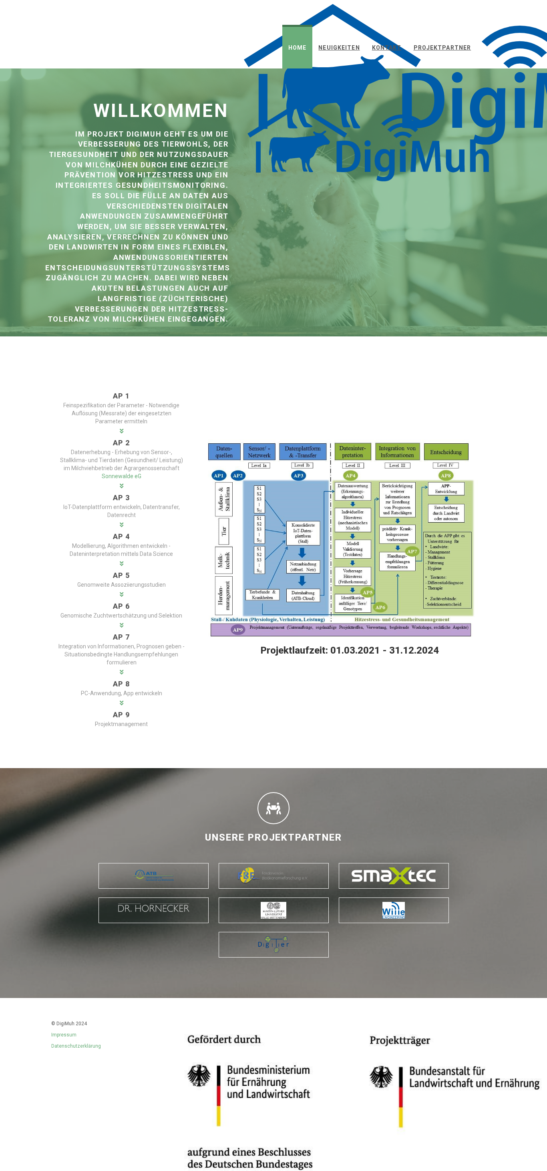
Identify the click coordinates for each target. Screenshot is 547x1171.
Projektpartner (442, 47)
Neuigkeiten (339, 47)
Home (297, 47)
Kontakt (387, 47)
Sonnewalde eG (121, 476)
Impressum (63, 1035)
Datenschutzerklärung (76, 1046)
